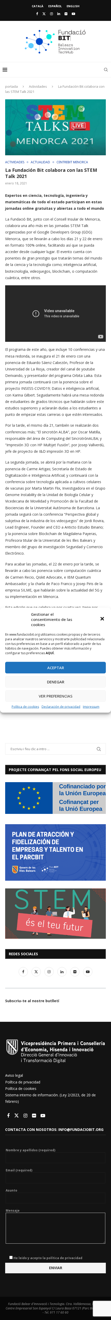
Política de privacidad (22, 1082)
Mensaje (13, 1211)
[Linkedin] (58, 13)
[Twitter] (44, 13)
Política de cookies (25, 706)
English (73, 6)
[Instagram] (51, 13)
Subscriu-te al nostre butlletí (32, 1000)
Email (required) (19, 1170)
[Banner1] (55, 798)
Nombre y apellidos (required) (30, 1150)
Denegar (55, 681)
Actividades (38, 86)
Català (37, 6)
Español (55, 6)
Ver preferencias (56, 696)
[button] (103, 619)
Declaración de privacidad (61, 706)
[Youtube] (73, 13)
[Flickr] (66, 13)
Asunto (11, 1190)
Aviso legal (14, 1075)
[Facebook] (37, 13)
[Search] (105, 69)
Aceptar (55, 667)
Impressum (91, 706)
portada (11, 86)
